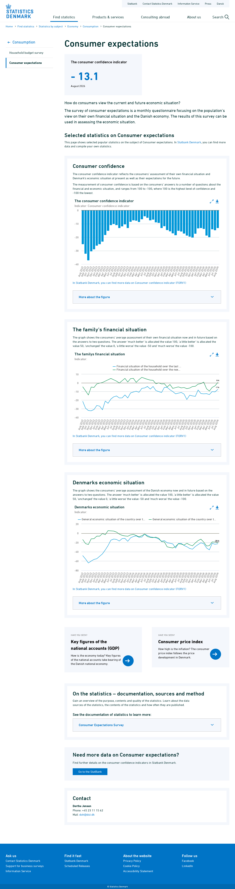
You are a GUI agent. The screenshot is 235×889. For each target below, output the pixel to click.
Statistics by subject (51, 26)
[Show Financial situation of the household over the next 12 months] (146, 369)
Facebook (188, 860)
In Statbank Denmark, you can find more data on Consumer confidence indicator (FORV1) (129, 282)
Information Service (188, 3)
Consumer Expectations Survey (101, 725)
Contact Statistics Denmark (157, 3)
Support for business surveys (25, 866)
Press (208, 3)
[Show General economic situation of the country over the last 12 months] (111, 519)
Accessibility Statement (138, 871)
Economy (72, 26)
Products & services (108, 17)
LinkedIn (187, 866)
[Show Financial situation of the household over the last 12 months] (147, 366)
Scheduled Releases (77, 866)
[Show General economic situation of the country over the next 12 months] (182, 519)
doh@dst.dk (87, 814)
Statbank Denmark (189, 142)
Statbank (132, 3)
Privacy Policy (132, 860)
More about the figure (94, 297)
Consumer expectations (25, 63)
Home (9, 26)
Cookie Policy (131, 866)
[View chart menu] (217, 202)
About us (194, 17)
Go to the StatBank (90, 771)
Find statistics (64, 17)
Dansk (220, 3)
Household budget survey (26, 52)
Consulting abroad (155, 17)
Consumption (90, 26)
